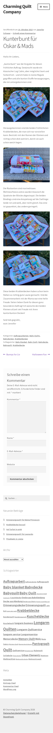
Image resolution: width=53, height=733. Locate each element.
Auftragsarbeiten (21, 335)
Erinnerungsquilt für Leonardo (19, 534)
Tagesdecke (17, 656)
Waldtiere (44, 656)
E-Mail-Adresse (15, 451)
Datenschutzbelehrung (14, 713)
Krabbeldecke (19, 345)
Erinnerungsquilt (35, 605)
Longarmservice (29, 634)
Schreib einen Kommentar (24, 33)
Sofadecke (7, 655)
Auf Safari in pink (14, 529)
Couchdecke (15, 597)
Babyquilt (7, 345)
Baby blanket (21, 342)
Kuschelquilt (8, 623)
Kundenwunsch (20, 617)
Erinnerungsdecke (14, 605)
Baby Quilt (32, 342)
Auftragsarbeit (14, 581)
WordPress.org (9, 689)
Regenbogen (28, 651)
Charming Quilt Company (17, 9)
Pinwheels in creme (14, 539)
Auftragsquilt (43, 582)
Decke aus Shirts (29, 601)
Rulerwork (38, 650)
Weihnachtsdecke (22, 659)
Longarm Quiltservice (29, 629)
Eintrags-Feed (9, 683)
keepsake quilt (12, 611)
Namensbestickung (25, 644)
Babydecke (43, 342)
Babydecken (8, 339)
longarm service (11, 634)
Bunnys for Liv (13, 354)
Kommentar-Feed (11, 686)
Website (11, 464)
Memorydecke (10, 638)
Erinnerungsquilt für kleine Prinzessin (23, 520)
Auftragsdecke (30, 582)
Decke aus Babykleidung (33, 597)
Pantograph (40, 644)
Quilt (7, 649)
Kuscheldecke (38, 616)
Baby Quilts (35, 335)
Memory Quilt (26, 638)
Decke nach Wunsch (43, 602)
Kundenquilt (8, 617)
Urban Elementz (30, 655)
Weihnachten (9, 659)
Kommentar (13, 399)
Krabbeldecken (21, 339)
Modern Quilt (13, 644)
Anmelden (7, 680)
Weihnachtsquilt (34, 659)
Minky (38, 638)
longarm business (24, 623)
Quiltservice (18, 650)
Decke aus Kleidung (13, 601)
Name (10, 438)
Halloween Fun (39, 354)
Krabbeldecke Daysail (15, 524)
